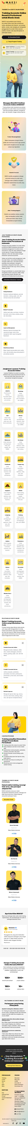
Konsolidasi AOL (19, 1086)
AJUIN (16, 1081)
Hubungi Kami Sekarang (14, 1065)
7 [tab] (13, 948)
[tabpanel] (14, 935)
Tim (3, 1083)
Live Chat (18, 1114)
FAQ (3, 1092)
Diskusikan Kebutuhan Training (12, 279)
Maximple (17, 1078)
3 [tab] (7, 948)
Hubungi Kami (5, 1094)
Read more (7, 942)
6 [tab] (12, 948)
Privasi (3, 1096)
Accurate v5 (18, 1083)
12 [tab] (21, 948)
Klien (3, 1084)
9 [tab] (16, 948)
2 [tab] (6, 948)
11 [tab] (20, 948)
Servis (3, 1081)
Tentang (4, 1078)
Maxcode (17, 1079)
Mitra (3, 1086)
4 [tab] (9, 948)
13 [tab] (23, 948)
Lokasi (3, 1079)
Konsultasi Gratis (8, 799)
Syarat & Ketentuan (7, 1097)
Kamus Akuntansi (19, 1084)
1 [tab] (4, 948)
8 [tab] (15, 948)
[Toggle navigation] (24, 3)
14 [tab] (24, 948)
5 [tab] (10, 948)
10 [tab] (18, 948)
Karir (3, 1099)
